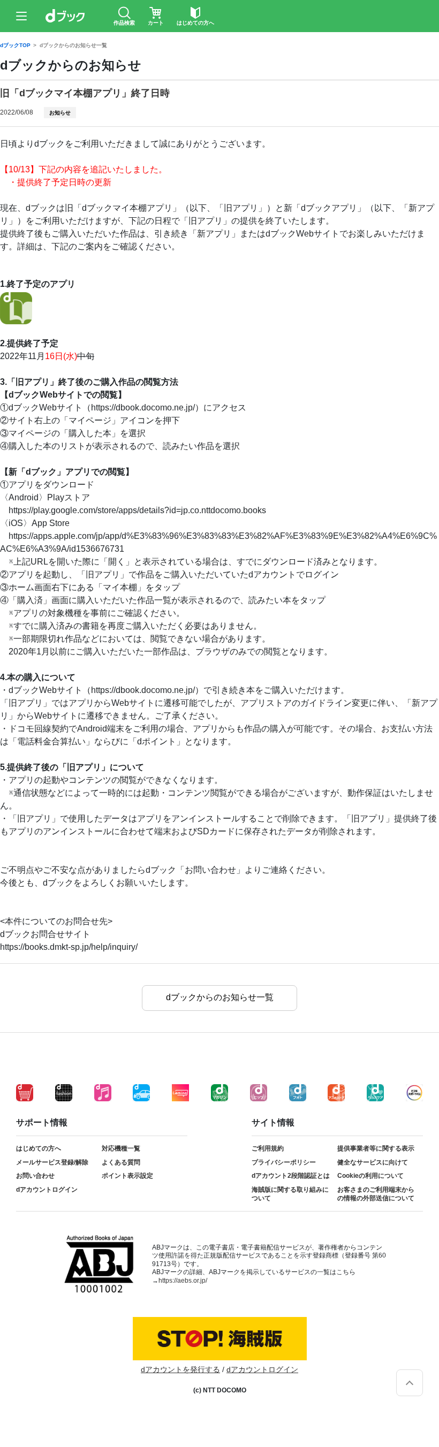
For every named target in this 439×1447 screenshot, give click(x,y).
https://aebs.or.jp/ (182, 1280)
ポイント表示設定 (127, 1175)
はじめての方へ (38, 1148)
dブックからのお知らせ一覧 (73, 45)
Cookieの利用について (370, 1175)
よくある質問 (121, 1162)
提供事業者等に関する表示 (375, 1148)
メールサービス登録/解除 (52, 1162)
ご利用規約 (268, 1148)
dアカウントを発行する (180, 1369)
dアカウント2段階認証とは (291, 1175)
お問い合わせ (35, 1175)
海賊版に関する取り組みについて (290, 1194)
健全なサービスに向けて (372, 1162)
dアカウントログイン (47, 1189)
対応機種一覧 (121, 1148)
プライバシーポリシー (284, 1162)
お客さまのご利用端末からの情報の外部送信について (375, 1194)
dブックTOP (15, 45)
